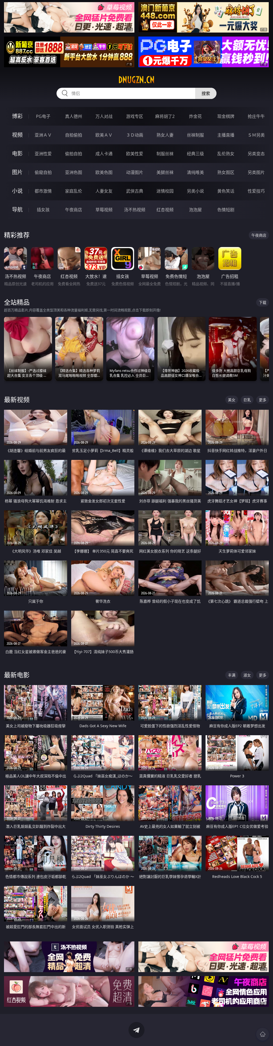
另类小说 (195, 191)
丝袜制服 (195, 135)
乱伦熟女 (225, 154)
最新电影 (17, 674)
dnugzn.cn (136, 79)
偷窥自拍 (43, 172)
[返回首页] (262, 1034)
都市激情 (43, 191)
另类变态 (256, 154)
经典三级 (195, 154)
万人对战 (104, 116)
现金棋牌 (225, 116)
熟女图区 (225, 172)
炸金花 (195, 116)
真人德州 (73, 116)
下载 (262, 302)
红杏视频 (165, 210)
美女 (231, 399)
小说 (17, 190)
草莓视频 (104, 210)
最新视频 (17, 399)
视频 (17, 134)
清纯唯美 (195, 172)
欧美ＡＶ (104, 135)
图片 (17, 172)
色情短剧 (225, 210)
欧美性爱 (134, 154)
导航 (17, 209)
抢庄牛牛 (256, 116)
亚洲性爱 (43, 154)
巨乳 (247, 399)
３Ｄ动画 (134, 135)
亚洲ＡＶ (43, 135)
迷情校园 (165, 191)
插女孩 (43, 210)
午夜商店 (73, 210)
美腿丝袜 (165, 172)
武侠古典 (134, 191)
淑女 (247, 675)
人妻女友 (104, 191)
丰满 (231, 675)
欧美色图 (104, 172)
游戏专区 (134, 116)
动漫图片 (134, 172)
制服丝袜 (165, 154)
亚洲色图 (73, 172)
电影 (17, 153)
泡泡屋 (195, 210)
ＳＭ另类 (256, 135)
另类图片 (256, 172)
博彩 (17, 116)
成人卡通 (104, 154)
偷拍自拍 (73, 154)
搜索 (206, 93)
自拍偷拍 (73, 135)
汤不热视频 (134, 210)
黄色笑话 (225, 191)
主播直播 (225, 135)
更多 (262, 399)
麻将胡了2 (165, 116)
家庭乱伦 (73, 191)
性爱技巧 (256, 191)
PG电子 (43, 116)
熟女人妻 (165, 135)
